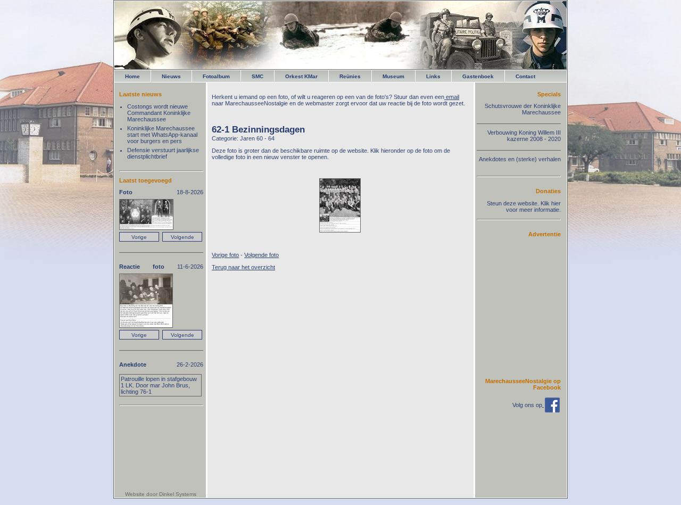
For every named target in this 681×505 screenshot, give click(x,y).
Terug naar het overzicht (243, 267)
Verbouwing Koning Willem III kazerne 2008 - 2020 (524, 135)
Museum (393, 76)
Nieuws (171, 76)
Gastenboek (478, 76)
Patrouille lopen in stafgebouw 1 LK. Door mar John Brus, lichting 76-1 (159, 385)
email (451, 97)
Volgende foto (261, 255)
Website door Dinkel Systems (160, 494)
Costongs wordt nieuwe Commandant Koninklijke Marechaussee (158, 112)
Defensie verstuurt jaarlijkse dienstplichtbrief (163, 153)
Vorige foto (225, 255)
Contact (525, 76)
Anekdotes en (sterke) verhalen (520, 159)
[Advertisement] (529, 307)
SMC (257, 76)
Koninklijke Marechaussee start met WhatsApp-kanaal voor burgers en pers (162, 134)
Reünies (350, 76)
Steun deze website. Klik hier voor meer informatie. (524, 206)
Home (132, 76)
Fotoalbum (216, 76)
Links (433, 76)
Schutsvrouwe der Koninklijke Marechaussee (523, 109)
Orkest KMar (301, 76)
